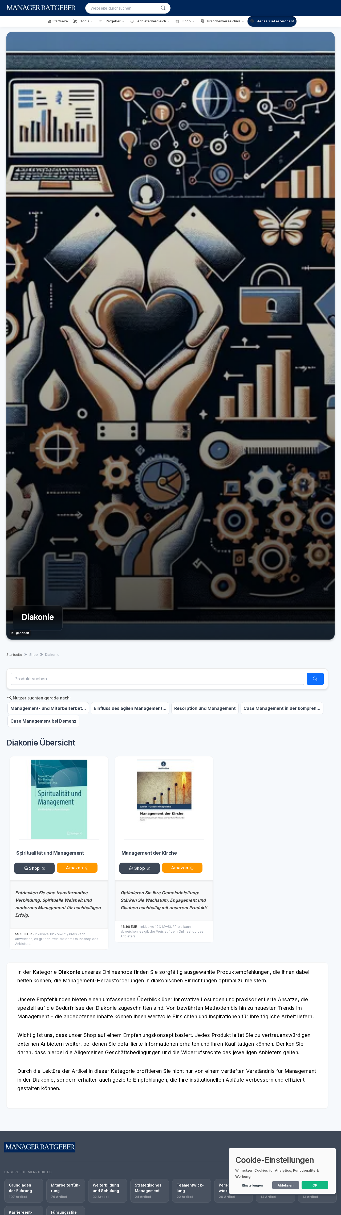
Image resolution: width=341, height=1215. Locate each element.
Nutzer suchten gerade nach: (41, 698)
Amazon (74, 867)
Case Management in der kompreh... (281, 708)
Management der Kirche (149, 853)
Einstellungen (252, 1185)
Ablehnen (286, 1185)
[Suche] (163, 8)
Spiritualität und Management (50, 853)
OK (315, 1185)
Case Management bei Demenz (43, 721)
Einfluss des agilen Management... (130, 708)
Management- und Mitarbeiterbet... (48, 708)
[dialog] (282, 1171)
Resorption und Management (205, 708)
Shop (34, 868)
